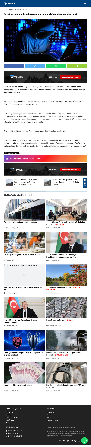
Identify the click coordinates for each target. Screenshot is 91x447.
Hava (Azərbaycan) (12, 417)
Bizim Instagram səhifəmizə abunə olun (25, 158)
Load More (45, 399)
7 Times (55, 427)
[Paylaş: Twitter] (35, 66)
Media (49, 417)
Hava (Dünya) (10, 420)
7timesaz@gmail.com (15, 431)
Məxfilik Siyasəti (52, 420)
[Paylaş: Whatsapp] (56, 66)
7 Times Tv (9, 412)
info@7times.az (13, 433)
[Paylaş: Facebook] (14, 66)
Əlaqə (49, 415)
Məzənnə (8, 423)
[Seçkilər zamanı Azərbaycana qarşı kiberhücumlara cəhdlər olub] (45, 40)
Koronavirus (10, 415)
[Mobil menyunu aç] (85, 3)
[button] (77, 66)
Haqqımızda (51, 412)
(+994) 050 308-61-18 (15, 436)
